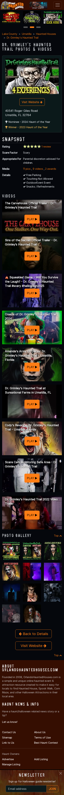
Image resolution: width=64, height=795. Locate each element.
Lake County (9, 33)
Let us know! (9, 721)
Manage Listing (11, 764)
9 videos (38, 168)
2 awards (50, 168)
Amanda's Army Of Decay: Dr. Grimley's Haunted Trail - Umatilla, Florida (28, 355)
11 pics (27, 168)
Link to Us (8, 742)
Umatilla (26, 33)
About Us (40, 732)
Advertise (8, 759)
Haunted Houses (46, 33)
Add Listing (41, 759)
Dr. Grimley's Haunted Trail (22, 37)
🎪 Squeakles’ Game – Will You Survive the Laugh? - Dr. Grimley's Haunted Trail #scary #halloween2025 (31, 281)
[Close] (61, 773)
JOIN (52, 789)
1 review (46, 146)
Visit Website (31, 102)
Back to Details (35, 634)
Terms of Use (42, 737)
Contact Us (9, 732)
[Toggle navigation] (57, 5)
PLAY (31, 219)
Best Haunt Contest (46, 742)
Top (56, 535)
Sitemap (7, 737)
